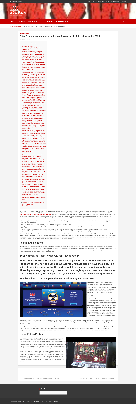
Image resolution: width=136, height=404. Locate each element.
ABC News (113, 1)
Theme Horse (36, 401)
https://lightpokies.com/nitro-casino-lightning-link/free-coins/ (35, 214)
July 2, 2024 (23, 39)
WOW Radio (18, 12)
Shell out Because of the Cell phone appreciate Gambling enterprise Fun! (40, 378)
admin (28, 39)
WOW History (101, 1)
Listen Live (94, 1)
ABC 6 (107, 1)
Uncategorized (24, 33)
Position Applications (27, 46)
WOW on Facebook (121, 1)
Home (88, 1)
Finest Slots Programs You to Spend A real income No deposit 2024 (96, 378)
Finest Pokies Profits (27, 206)
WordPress (55, 401)
